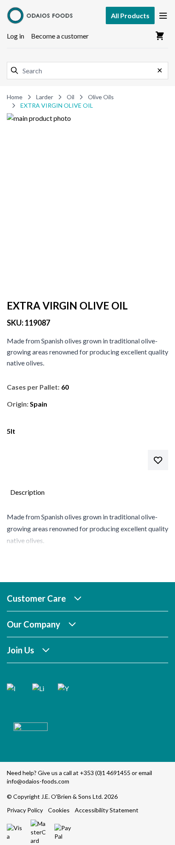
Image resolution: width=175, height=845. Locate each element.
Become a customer (60, 36)
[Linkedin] (38, 689)
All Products (130, 15)
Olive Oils (101, 96)
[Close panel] (159, 70)
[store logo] (41, 15)
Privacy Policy (25, 810)
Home (15, 96)
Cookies (59, 810)
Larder (44, 96)
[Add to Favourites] (158, 460)
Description (27, 492)
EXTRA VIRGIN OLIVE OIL (56, 105)
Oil (70, 96)
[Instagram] (13, 689)
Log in (15, 36)
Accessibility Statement (106, 810)
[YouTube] (64, 689)
